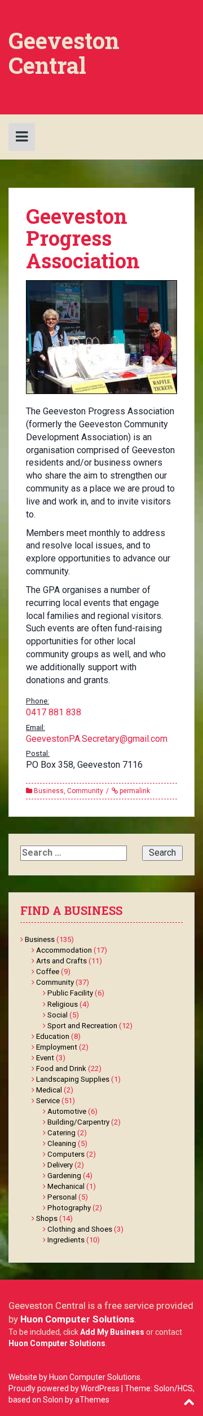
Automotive (66, 1111)
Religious (62, 1004)
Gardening (64, 1175)
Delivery (60, 1165)
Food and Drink (61, 1068)
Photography (69, 1207)
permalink (134, 791)
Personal (62, 1197)
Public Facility (70, 993)
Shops (47, 1218)
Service (48, 1100)
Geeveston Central (64, 52)
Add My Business (112, 1332)
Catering (61, 1133)
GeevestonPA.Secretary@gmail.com (96, 738)
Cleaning (61, 1143)
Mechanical (66, 1186)
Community (85, 791)
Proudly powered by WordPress (64, 1388)
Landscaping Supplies (72, 1079)
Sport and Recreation (82, 1025)
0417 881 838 (53, 712)
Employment (56, 1047)
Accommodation (64, 950)
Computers (66, 1154)
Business (49, 791)
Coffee (47, 971)
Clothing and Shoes (79, 1229)
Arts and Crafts (61, 961)
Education (52, 1036)
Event (45, 1058)
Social (57, 1015)
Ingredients (66, 1240)
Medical (49, 1090)
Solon (53, 1399)
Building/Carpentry (78, 1122)
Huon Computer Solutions (77, 1319)
